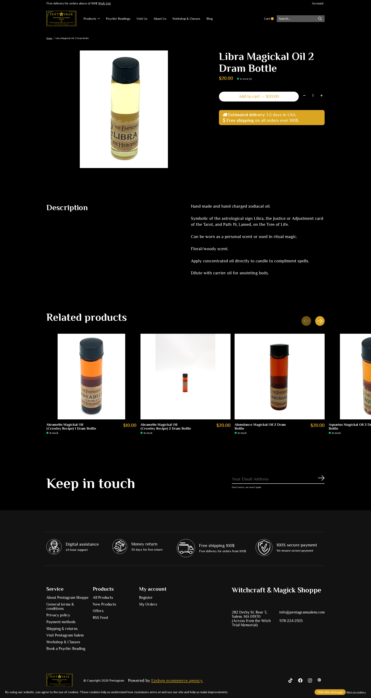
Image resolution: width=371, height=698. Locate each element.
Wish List (104, 3)
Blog (209, 18)
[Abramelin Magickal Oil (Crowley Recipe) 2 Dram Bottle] (185, 376)
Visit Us (141, 18)
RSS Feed (100, 617)
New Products (104, 604)
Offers (98, 611)
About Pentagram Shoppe (67, 597)
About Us (159, 18)
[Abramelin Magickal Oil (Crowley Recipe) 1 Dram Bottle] (91, 376)
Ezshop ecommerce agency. (177, 680)
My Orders (148, 604)
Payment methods (61, 622)
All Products (103, 597)
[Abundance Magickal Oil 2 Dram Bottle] (280, 376)
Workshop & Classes (186, 18)
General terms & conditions (60, 606)
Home (49, 38)
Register (146, 597)
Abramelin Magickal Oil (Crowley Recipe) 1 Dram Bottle (71, 426)
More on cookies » (356, 692)
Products (89, 18)
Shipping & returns (62, 628)
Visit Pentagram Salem (65, 635)
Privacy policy (58, 615)
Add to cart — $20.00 (259, 96)
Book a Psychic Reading (65, 648)
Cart (270, 18)
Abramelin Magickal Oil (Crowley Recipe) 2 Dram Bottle (165, 426)
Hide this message (330, 692)
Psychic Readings (118, 18)
